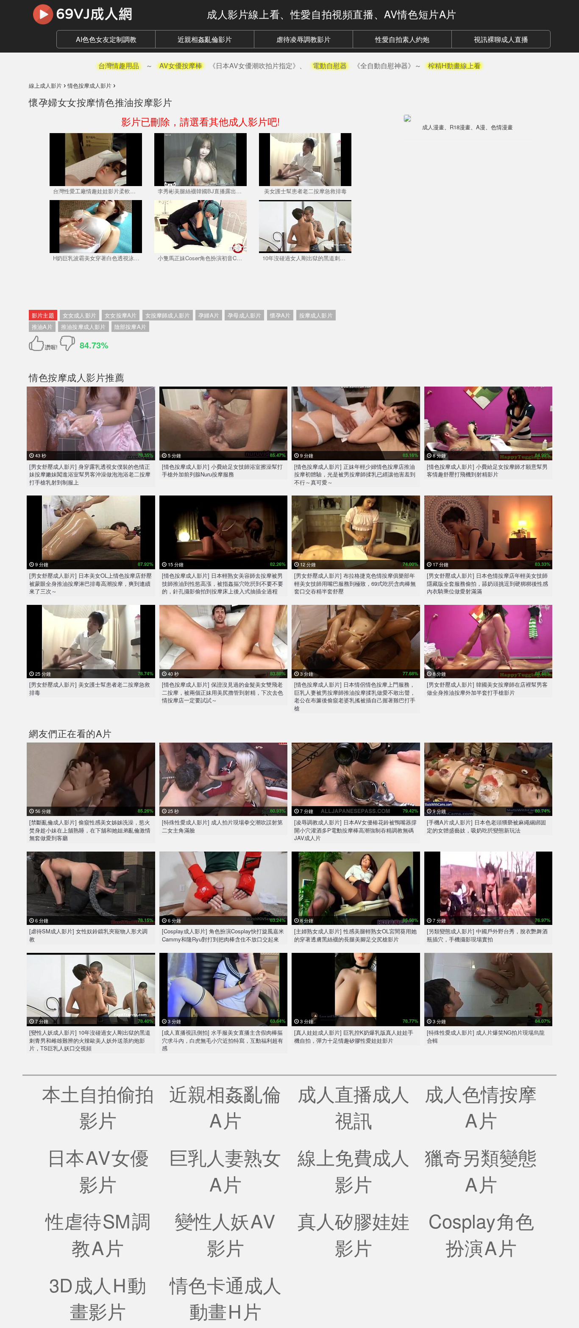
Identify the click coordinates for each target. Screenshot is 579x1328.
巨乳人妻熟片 (225, 1170)
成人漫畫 (433, 127)
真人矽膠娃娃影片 (353, 1233)
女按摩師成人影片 (167, 315)
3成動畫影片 (97, 1297)
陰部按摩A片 (130, 327)
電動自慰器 (330, 65)
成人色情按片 (481, 1106)
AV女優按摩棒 (180, 65)
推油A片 (42, 327)
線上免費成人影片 (353, 1170)
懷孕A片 (280, 315)
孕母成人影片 (244, 315)
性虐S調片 (97, 1233)
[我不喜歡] (67, 343)
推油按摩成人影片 (83, 327)
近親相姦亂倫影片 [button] (205, 39)
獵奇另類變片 (481, 1170)
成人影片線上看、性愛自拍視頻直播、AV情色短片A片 (332, 13)
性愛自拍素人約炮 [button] (402, 39)
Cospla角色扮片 (481, 1233)
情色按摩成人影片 (67, 377)
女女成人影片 (79, 315)
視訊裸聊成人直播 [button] (501, 39)
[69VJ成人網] (111, 14)
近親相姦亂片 (225, 1106)
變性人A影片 (225, 1233)
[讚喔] (38, 343)
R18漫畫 (460, 127)
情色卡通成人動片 (225, 1297)
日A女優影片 (98, 1170)
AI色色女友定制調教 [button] (106, 39)
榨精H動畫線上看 (454, 65)
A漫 (480, 127)
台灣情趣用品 (118, 65)
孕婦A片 (208, 315)
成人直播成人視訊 (353, 1106)
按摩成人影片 (316, 315)
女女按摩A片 (120, 315)
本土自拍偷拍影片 (98, 1106)
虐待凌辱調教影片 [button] (303, 39)
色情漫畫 (502, 127)
